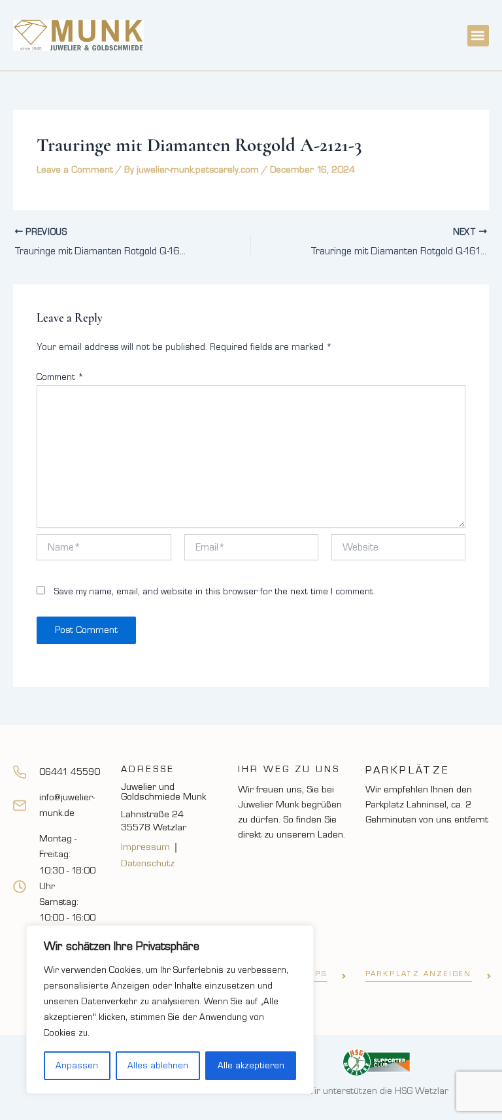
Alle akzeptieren (251, 1066)
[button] (478, 35)
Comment (60, 377)
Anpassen (77, 1066)
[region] (170, 1009)
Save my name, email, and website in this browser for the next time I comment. (214, 591)
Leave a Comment (75, 169)
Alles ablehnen (157, 1066)
